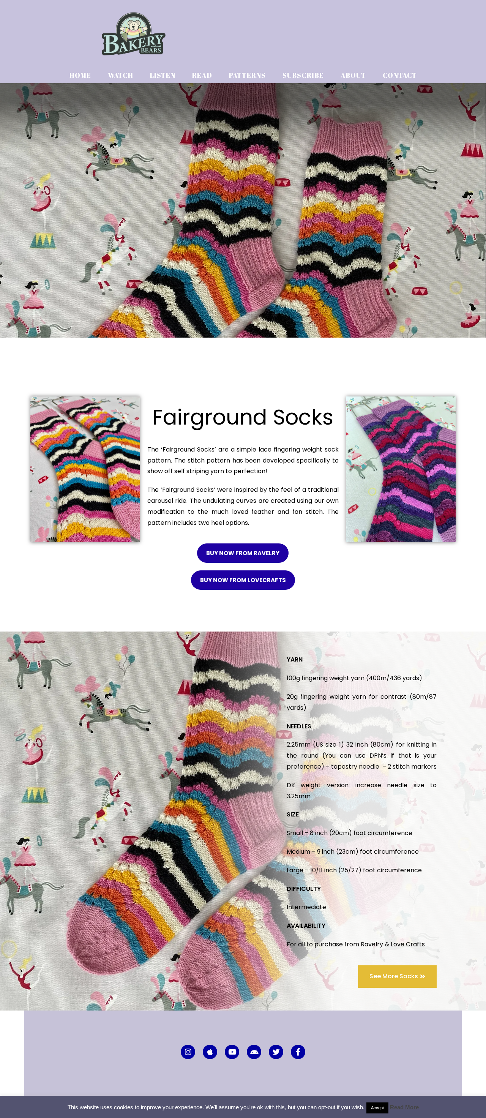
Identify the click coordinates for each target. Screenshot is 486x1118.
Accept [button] (377, 1107)
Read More (404, 1107)
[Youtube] (232, 1052)
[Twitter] (276, 1052)
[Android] (254, 1052)
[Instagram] (188, 1052)
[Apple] (210, 1052)
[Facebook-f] (298, 1052)
